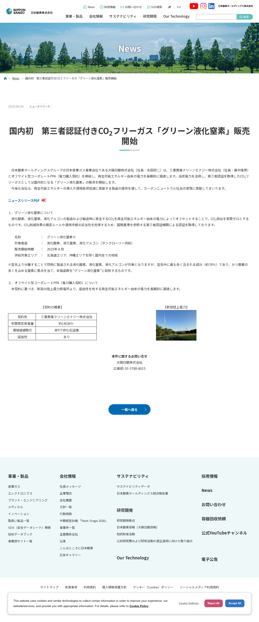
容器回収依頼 (214, 518)
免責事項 (71, 587)
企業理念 (66, 493)
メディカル (15, 507)
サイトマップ (49, 587)
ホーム (5, 78)
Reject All (214, 603)
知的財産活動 (126, 534)
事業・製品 (74, 16)
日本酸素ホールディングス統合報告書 (142, 493)
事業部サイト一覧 (20, 541)
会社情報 (96, 16)
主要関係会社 (69, 534)
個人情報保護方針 (114, 587)
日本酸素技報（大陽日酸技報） (138, 527)
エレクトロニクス (20, 493)
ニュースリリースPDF (24, 200)
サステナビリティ (123, 16)
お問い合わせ (133, 6)
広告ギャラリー (70, 555)
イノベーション (18, 514)
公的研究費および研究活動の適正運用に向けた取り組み (155, 541)
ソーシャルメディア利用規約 (199, 587)
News (91, 6)
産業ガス (14, 486)
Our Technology (176, 16)
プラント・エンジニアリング (28, 500)
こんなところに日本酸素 (76, 548)
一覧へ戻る (129, 409)
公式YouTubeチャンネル (224, 532)
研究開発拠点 (126, 521)
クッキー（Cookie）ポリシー (153, 587)
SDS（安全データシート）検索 (29, 528)
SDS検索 (156, 6)
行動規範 (66, 514)
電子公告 (210, 559)
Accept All (234, 603)
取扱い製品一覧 (18, 521)
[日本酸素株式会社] (29, 11)
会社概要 (66, 500)
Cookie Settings (189, 603)
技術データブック (20, 534)
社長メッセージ (70, 486)
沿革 (63, 541)
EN (179, 6)
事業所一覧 (67, 528)
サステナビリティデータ (133, 486)
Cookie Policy (139, 606)
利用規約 (90, 587)
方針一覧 (66, 507)
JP (169, 6)
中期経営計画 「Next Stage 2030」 (84, 521)
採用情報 (110, 6)
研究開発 (150, 16)
